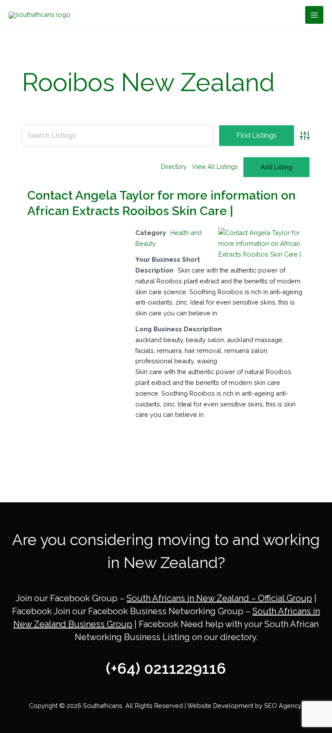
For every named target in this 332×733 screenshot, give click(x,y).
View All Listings (215, 166)
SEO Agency (283, 705)
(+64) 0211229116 (166, 668)
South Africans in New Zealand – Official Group (219, 598)
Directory (174, 166)
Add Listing (276, 167)
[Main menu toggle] (314, 15)
